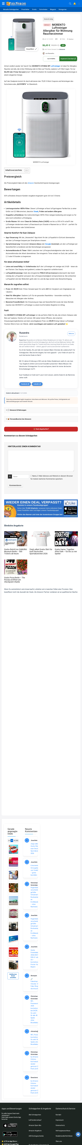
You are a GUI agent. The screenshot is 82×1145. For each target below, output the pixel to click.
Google (48, 244)
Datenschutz (60, 1125)
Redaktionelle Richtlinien (64, 1136)
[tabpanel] (13, 907)
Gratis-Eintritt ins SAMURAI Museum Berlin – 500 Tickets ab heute (15, 551)
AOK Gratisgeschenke (36, 1136)
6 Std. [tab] (9, 840)
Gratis (34, 9)
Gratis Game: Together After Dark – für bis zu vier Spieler (66, 551)
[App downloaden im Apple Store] (10, 1125)
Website (71, 333)
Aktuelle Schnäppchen (11, 9)
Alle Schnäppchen (35, 1115)
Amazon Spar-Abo (35, 1125)
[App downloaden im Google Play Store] (10, 1134)
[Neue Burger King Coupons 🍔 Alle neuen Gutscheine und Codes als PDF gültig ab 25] (13, 849)
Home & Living (48, 19)
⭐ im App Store (9, 1141)
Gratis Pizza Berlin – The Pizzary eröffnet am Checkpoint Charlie (14, 580)
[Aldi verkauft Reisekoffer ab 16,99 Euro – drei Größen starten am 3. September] (13, 965)
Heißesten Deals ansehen (13, 975)
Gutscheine (43, 9)
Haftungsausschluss (63, 1131)
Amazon (62, 49)
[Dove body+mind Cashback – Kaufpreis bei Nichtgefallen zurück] (13, 913)
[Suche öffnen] (70, 3)
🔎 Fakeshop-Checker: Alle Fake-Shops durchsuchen (35, 984)
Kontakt (58, 1115)
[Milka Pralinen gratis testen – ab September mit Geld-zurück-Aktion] (13, 862)
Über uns (59, 1141)
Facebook (24, 384)
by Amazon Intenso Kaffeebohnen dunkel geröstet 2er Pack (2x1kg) (36, 1063)
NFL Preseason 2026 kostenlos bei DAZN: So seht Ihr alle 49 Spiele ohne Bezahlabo (34, 1012)
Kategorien (63, 9)
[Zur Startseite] (36, 3)
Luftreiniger (55, 66)
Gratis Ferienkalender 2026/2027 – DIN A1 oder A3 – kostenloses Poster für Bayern (36, 958)
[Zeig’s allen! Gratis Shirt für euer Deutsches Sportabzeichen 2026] (41, 533)
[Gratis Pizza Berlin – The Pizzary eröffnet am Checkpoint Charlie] (15, 561)
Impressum (60, 1120)
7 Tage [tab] (17, 840)
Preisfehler (25, 9)
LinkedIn (36, 384)
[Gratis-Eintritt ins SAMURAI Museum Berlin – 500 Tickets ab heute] (15, 533)
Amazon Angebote (35, 1131)
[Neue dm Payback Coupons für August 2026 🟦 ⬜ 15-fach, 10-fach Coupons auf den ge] (13, 875)
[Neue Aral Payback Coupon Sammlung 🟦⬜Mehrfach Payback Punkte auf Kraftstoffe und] (13, 939)
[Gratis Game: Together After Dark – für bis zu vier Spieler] (66, 533)
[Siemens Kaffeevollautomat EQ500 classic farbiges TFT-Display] (13, 926)
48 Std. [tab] (14, 840)
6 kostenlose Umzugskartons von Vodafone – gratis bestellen (36, 870)
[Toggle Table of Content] (25, 170)
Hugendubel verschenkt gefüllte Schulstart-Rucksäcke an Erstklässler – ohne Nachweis (35, 897)
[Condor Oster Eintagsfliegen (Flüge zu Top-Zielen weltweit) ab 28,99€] (13, 901)
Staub (36, 211)
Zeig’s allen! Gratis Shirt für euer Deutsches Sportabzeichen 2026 (40, 551)
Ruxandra (24, 332)
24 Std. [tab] (12, 840)
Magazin (53, 9)
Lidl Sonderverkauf (35, 1120)
